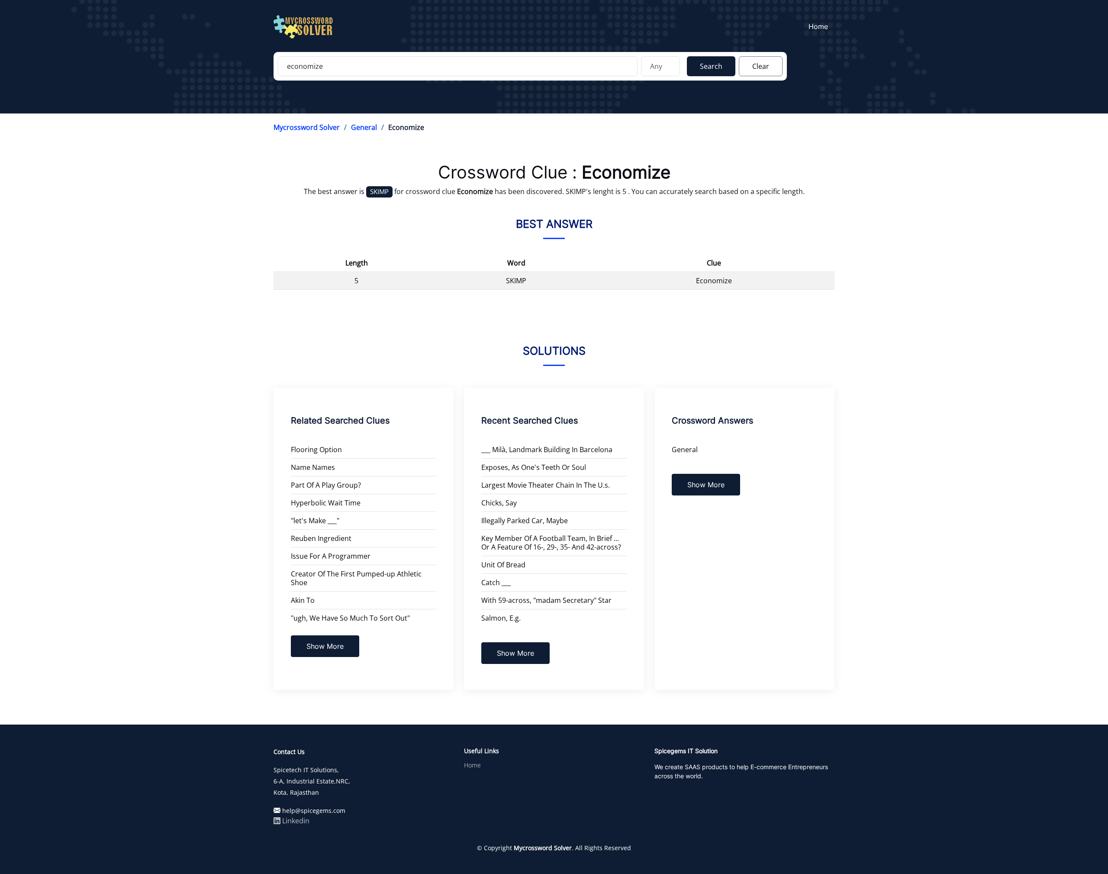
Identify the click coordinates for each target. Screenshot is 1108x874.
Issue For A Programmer (330, 556)
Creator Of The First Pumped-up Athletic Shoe (356, 578)
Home (818, 26)
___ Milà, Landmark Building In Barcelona (546, 449)
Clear (760, 66)
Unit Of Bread (503, 564)
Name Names (313, 467)
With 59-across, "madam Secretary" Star (546, 600)
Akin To (303, 600)
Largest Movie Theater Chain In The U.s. (545, 485)
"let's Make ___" (315, 520)
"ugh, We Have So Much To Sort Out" (350, 618)
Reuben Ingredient (321, 538)
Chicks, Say (499, 503)
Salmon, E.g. (501, 618)
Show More (325, 646)
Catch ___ (496, 582)
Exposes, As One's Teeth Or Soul (533, 467)
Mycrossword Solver (307, 127)
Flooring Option (316, 449)
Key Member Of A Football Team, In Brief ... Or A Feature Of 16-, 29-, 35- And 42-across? (551, 542)
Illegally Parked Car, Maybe (524, 520)
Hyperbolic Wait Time (326, 503)
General (364, 127)
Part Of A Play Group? (326, 485)
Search (711, 66)
